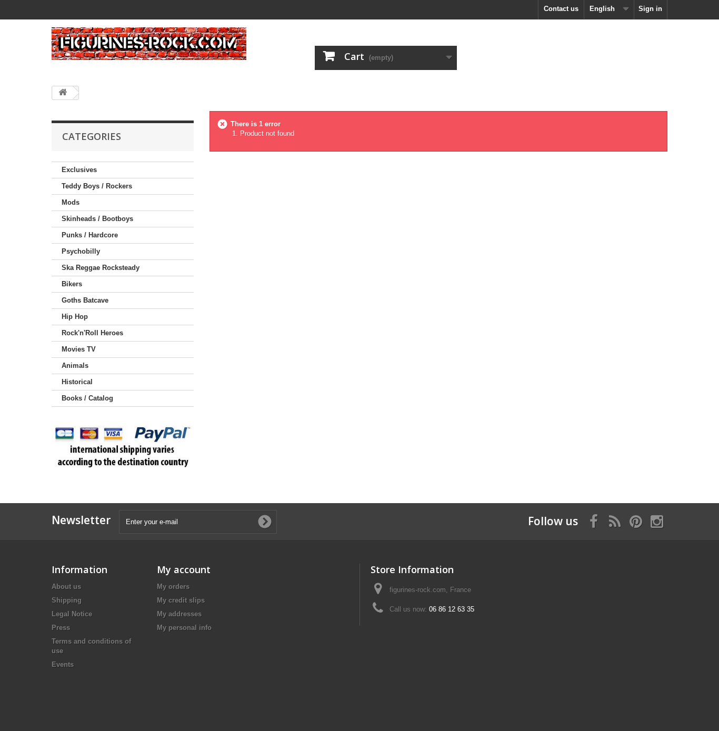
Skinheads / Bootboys (97, 219)
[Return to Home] (63, 92)
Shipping (67, 600)
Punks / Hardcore (90, 235)
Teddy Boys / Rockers (97, 186)
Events (63, 664)
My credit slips (181, 600)
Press (61, 628)
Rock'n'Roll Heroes (92, 333)
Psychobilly (81, 251)
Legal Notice (72, 614)
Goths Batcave (85, 300)
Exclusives (79, 170)
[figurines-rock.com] (149, 43)
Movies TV (79, 349)
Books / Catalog (87, 398)
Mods (70, 202)
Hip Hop (75, 317)
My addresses (179, 614)
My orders (173, 586)
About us (66, 586)
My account (184, 569)
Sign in (650, 9)
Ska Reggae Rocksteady (100, 268)
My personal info (184, 628)
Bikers (72, 284)
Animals (75, 365)
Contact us (561, 9)
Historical (77, 382)
